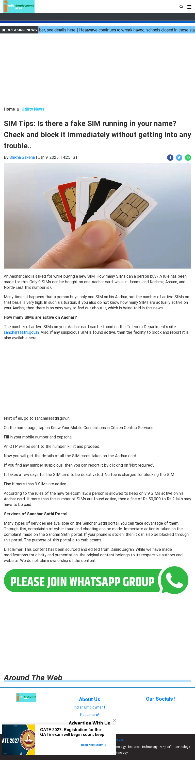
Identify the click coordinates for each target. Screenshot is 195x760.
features (134, 747)
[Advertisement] (97, 70)
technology (118, 747)
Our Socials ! (160, 699)
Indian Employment (89, 707)
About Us (89, 699)
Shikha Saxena (22, 157)
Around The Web (33, 677)
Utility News (33, 109)
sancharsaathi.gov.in (21, 332)
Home (9, 109)
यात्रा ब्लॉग (166, 747)
